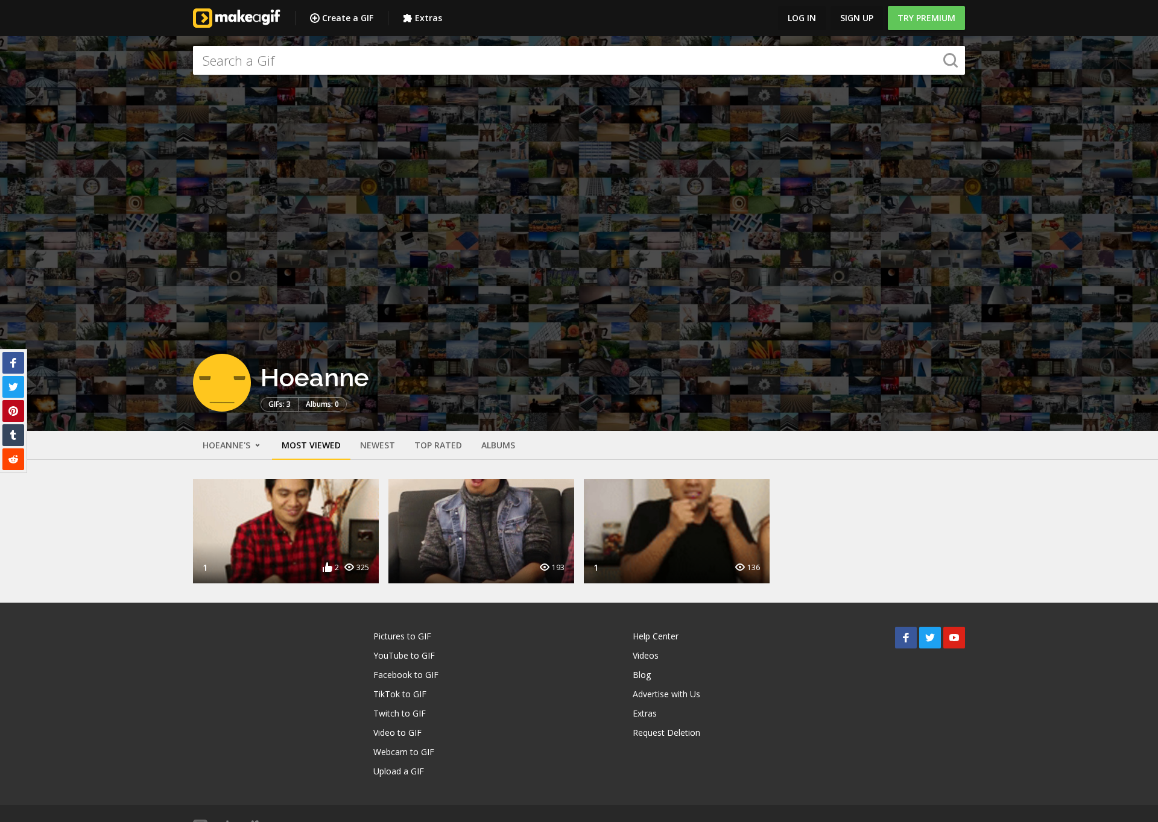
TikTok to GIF (399, 694)
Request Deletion (666, 732)
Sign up (856, 18)
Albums (498, 445)
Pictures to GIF (402, 636)
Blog (642, 674)
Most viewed (311, 445)
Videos (646, 655)
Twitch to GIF (399, 713)
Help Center (656, 636)
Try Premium (926, 18)
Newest (377, 445)
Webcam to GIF (403, 752)
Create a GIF (347, 18)
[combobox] (579, 60)
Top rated (438, 445)
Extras (428, 18)
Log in (802, 18)
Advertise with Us (666, 694)
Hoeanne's (228, 445)
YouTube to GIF (404, 655)
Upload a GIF (398, 771)
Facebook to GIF (405, 674)
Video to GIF (397, 732)
